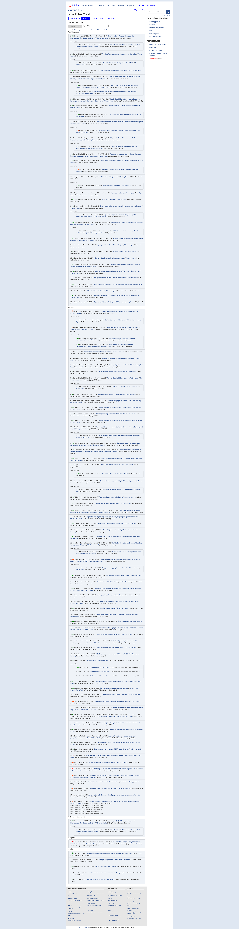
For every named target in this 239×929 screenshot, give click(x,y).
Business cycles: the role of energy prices (123, 193)
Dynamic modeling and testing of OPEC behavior (109, 302)
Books (151, 30)
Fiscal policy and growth (109, 199)
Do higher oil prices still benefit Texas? (110, 859)
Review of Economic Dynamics (90, 46)
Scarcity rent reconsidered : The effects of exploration (103, 782)
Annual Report (132, 371)
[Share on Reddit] (76, 10)
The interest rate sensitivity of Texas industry (109, 681)
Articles (88, 30)
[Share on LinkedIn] (78, 10)
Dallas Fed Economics (134, 70)
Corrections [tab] (110, 18)
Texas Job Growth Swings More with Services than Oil (118, 358)
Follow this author (129, 10)
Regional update (91, 660)
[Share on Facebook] (75, 10)
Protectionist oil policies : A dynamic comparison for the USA (113, 701)
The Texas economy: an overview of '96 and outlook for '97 (113, 654)
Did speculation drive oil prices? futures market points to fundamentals (120, 407)
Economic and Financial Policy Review (81, 590)
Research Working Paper (106, 101)
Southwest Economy (76, 402)
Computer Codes (105, 340)
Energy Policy (84, 132)
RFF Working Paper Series (97, 148)
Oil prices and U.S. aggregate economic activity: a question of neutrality (121, 628)
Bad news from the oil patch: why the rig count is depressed (116, 742)
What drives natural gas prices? (109, 177)
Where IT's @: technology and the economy (110, 523)
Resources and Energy (126, 782)
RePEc (86, 927)
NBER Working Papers (104, 87)
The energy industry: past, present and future (113, 694)
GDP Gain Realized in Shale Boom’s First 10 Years (112, 70)
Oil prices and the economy (108, 608)
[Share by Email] (80, 10)
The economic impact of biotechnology (117, 575)
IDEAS (79, 927)
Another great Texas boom (104, 595)
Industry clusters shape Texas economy (107, 503)
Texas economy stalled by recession (107, 582)
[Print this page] (82, 10)
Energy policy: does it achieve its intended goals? (109, 258)
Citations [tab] (94, 18)
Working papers (154, 22)
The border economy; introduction (96, 879)
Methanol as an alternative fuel (95, 291)
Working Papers (100, 79)
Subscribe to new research (158, 44)
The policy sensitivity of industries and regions (109, 245)
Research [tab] (86, 18)
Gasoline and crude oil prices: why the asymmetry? (115, 601)
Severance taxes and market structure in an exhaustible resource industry (111, 775)
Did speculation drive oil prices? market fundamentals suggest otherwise (120, 420)
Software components (156, 27)
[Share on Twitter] (73, 10)
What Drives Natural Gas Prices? (111, 185)
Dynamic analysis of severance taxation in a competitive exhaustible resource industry (115, 801)
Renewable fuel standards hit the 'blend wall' (111, 394)
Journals (152, 24)
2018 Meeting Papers (87, 93)
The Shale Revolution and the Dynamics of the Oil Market (119, 54)
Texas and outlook (123, 621)
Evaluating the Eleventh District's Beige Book (110, 614)
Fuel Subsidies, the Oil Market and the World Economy (123, 114)
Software (94, 30)
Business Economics (118, 352)
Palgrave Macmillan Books (88, 844)
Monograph (127, 853)
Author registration (155, 50)
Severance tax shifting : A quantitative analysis (103, 788)
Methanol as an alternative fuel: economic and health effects (104, 755)
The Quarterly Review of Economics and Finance (93, 216)
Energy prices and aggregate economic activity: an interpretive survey (121, 206)
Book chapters (154, 33)
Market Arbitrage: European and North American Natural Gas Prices (121, 458)
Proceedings (74, 538)
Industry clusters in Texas (102, 866)
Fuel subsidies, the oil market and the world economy (124, 105)
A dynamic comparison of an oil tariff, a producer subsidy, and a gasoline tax (116, 295)
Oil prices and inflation (120, 251)
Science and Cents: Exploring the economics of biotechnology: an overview (117, 536)
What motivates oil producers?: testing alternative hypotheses (113, 284)
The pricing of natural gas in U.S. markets (112, 723)
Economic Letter (80, 367)
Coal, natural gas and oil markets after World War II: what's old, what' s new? (118, 271)
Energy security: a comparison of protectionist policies (110, 277)
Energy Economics (122, 762)
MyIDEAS (146, 5)
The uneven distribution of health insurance (122, 729)
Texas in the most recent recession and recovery (100, 873)
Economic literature (89, 5)
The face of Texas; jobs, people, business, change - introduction (104, 853)
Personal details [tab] (75, 18)
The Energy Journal (126, 185)
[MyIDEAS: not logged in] (143, 10)
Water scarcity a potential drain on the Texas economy (124, 400)
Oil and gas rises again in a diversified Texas (109, 414)
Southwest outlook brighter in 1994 (108, 716)
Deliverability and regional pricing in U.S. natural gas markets (118, 160)
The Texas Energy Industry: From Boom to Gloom (112, 371)
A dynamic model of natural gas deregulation (102, 762)
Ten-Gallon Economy (135, 844)
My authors (138, 10)
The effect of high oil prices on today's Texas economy (116, 530)
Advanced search (165, 16)
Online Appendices (102, 38)
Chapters (100, 30)
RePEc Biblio (153, 47)
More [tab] (102, 18)
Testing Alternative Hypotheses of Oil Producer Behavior (111, 749)
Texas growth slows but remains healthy (111, 497)
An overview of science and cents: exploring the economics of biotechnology (118, 588)
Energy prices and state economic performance (114, 688)
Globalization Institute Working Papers (96, 156)
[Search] (168, 12)
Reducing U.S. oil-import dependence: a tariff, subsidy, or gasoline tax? (115, 769)
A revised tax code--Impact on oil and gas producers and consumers (109, 795)
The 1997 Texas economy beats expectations (109, 647)
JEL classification (155, 36)
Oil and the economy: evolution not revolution (97, 352)
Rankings (121, 5)
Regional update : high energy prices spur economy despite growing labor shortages (111, 517)
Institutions (111, 5)
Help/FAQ (130, 5)
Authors (101, 5)
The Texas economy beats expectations (108, 634)
